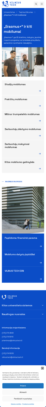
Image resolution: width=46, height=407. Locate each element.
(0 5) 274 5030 (8, 353)
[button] (42, 368)
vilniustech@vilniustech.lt (12, 357)
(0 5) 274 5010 (7, 337)
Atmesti (23, 392)
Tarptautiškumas (26, 12)
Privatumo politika (28, 404)
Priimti (23, 386)
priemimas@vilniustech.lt (12, 340)
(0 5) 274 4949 (7, 333)
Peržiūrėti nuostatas (23, 399)
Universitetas (9, 12)
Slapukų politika (16, 404)
